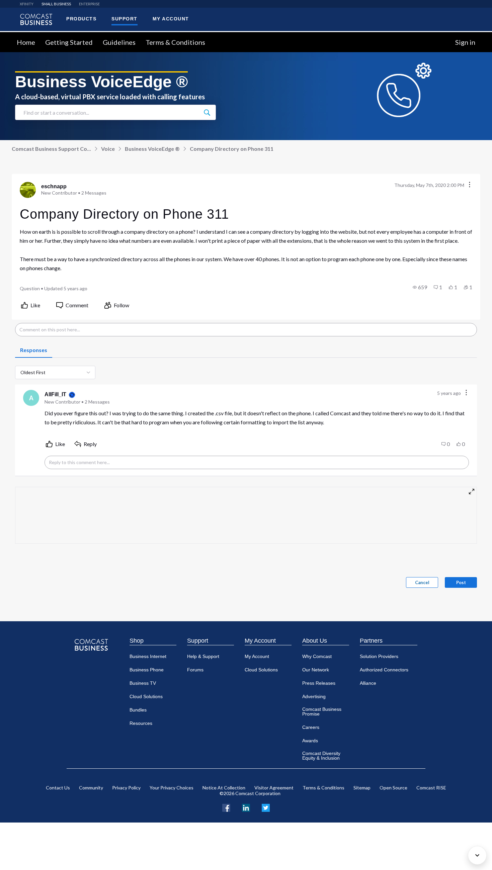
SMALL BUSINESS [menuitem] (56, 4)
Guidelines (119, 42)
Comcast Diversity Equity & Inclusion (321, 755)
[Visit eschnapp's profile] (28, 190)
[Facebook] (226, 807)
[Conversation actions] (469, 185)
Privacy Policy (126, 787)
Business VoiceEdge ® (152, 148)
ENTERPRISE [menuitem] (89, 4)
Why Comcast (317, 656)
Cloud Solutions (146, 696)
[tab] (33, 350)
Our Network (315, 669)
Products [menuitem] (81, 18)
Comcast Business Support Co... (51, 148)
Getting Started (69, 42)
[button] (420, 287)
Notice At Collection (223, 787)
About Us (314, 641)
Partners (371, 641)
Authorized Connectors (384, 669)
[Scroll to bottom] (477, 855)
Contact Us (58, 787)
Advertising (314, 696)
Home (26, 42)
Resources (141, 723)
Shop (137, 641)
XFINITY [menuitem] (26, 4)
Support (197, 641)
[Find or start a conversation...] (207, 112)
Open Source (393, 787)
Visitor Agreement (274, 787)
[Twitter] (266, 807)
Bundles (138, 710)
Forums (195, 669)
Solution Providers (379, 656)
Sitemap (362, 787)
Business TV (143, 683)
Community (91, 787)
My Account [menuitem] (171, 18)
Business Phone (147, 669)
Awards (310, 740)
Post (461, 582)
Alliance (368, 683)
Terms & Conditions (175, 42)
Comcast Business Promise (321, 711)
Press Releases (318, 683)
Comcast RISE (431, 787)
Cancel (422, 582)
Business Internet (148, 656)
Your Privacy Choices (171, 787)
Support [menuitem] (124, 18)
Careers (310, 727)
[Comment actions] (466, 393)
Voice (108, 148)
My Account (260, 641)
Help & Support (203, 656)
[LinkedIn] (246, 807)
